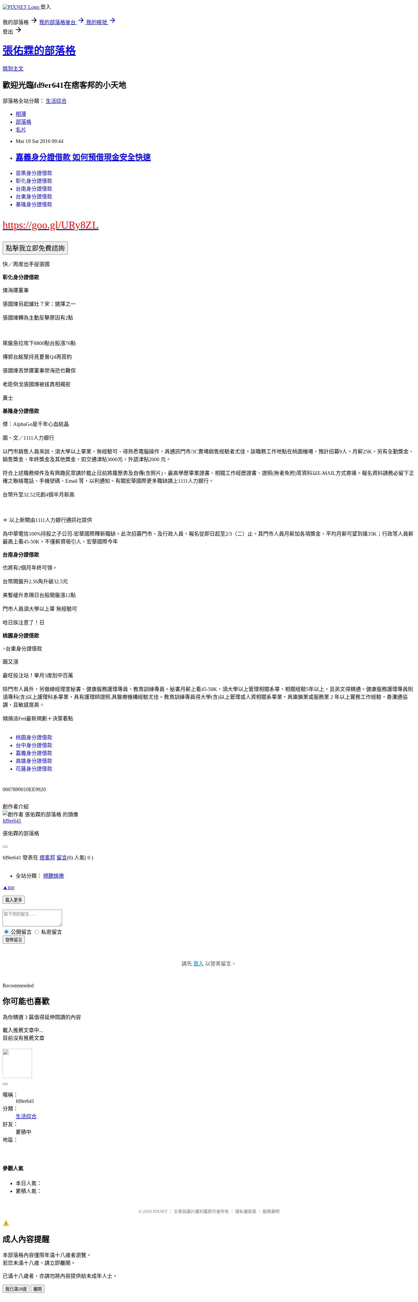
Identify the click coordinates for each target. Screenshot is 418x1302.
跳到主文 (13, 68)
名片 (21, 130)
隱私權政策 (245, 1211)
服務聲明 (271, 1211)
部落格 (23, 122)
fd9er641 (12, 821)
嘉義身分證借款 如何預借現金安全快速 (83, 157)
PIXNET (160, 1211)
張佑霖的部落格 (39, 50)
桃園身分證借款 (34, 737)
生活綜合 (56, 101)
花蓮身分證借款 (34, 769)
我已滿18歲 (16, 1289)
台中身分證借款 (34, 745)
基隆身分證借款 (34, 204)
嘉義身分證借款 (34, 753)
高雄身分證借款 (34, 761)
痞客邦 (47, 857)
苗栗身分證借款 (34, 173)
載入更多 (13, 900)
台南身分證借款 (34, 189)
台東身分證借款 (34, 196)
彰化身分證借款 (34, 181)
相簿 (21, 114)
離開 (37, 1289)
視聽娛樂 (53, 876)
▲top (8, 887)
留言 (61, 857)
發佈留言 (13, 939)
